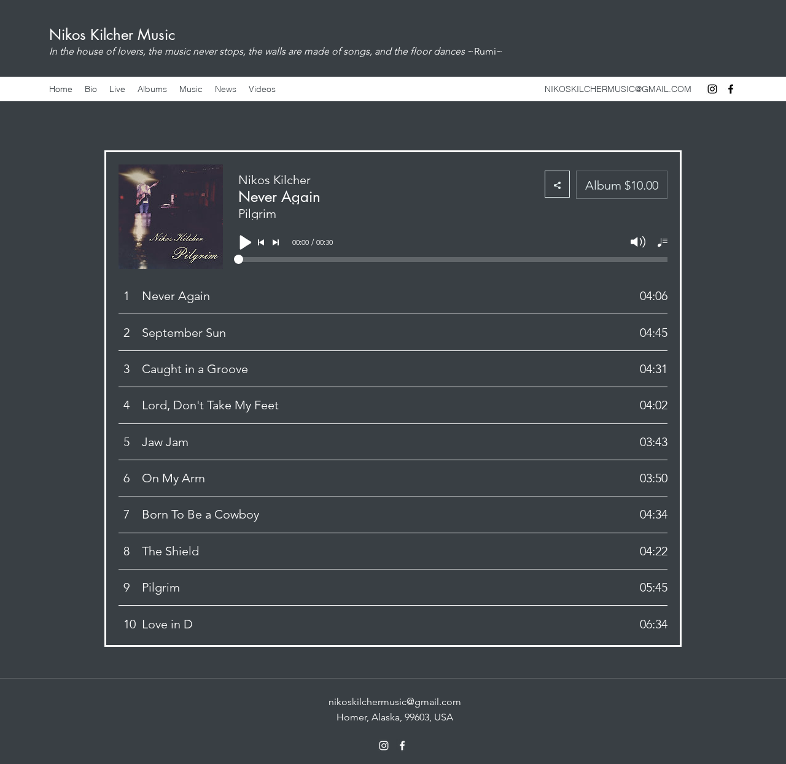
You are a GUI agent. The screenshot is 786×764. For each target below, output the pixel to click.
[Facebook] (731, 89)
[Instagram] (712, 89)
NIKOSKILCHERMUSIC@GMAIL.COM (618, 89)
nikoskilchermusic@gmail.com (395, 702)
